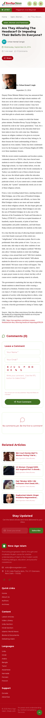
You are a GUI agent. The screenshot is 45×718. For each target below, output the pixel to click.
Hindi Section (7, 628)
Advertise (6, 697)
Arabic (4, 659)
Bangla (5, 662)
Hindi (4, 655)
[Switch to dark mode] (35, 3)
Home (4, 17)
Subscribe (36, 531)
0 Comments (22, 51)
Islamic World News (10, 631)
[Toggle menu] (40, 3)
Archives (5, 604)
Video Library (7, 620)
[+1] (32, 367)
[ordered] (7, 370)
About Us (6, 597)
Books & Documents (10, 635)
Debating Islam (8, 639)
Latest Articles (8, 617)
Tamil (4, 666)
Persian (5, 677)
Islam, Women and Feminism (17, 17)
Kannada (5, 673)
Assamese (6, 670)
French (5, 681)
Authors (5, 601)
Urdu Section (7, 624)
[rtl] (24, 367)
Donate (5, 693)
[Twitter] (9, 579)
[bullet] (11, 370)
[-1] (29, 367)
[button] (19, 367)
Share (8, 58)
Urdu (4, 651)
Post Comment (24, 402)
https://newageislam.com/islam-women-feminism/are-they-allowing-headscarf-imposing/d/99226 (22, 321)
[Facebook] (4, 579)
